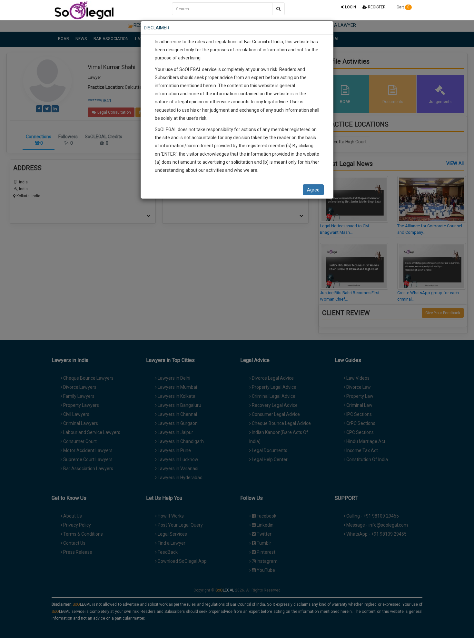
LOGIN (350, 7)
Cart (403, 7)
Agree (313, 189)
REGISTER (376, 7)
